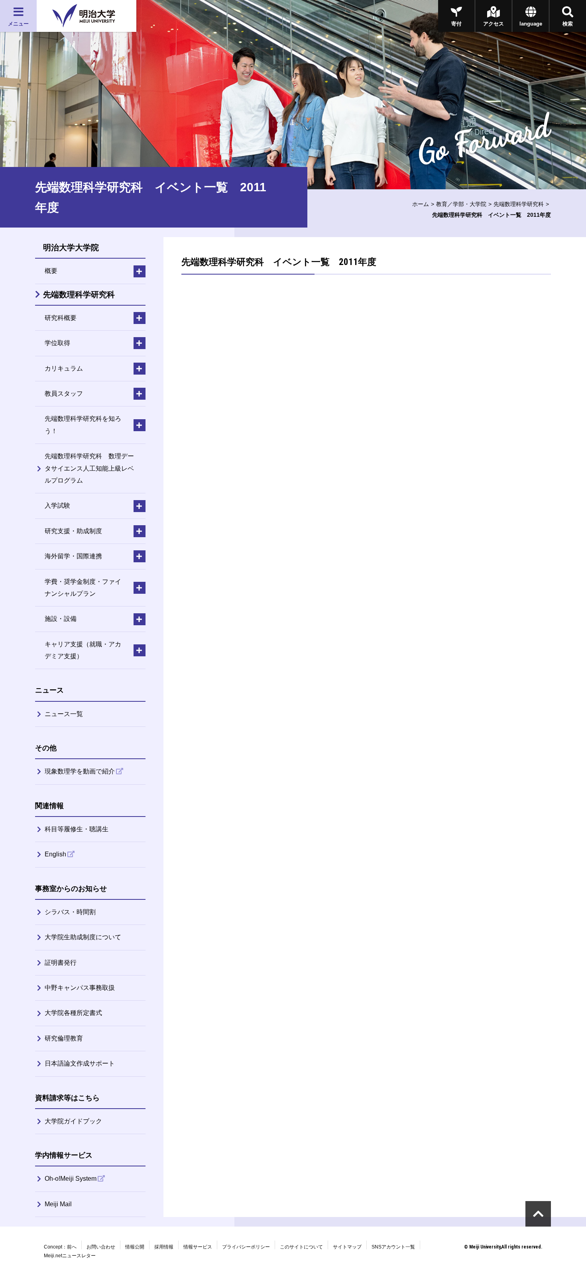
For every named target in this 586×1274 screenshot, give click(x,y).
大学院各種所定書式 (73, 1012)
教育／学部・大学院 (461, 204)
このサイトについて (301, 1247)
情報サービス (197, 1247)
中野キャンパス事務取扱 (80, 987)
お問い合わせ (101, 1247)
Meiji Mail (58, 1204)
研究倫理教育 (64, 1038)
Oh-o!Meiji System (70, 1178)
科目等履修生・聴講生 (76, 829)
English (55, 854)
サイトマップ (347, 1247)
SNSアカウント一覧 (393, 1247)
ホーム (420, 204)
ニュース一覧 (64, 714)
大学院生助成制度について (83, 937)
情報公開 (134, 1247)
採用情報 (163, 1247)
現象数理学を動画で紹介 (80, 771)
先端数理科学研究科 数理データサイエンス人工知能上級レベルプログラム (89, 468)
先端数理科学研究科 (519, 204)
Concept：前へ (60, 1247)
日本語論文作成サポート (80, 1063)
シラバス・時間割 (70, 912)
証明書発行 (61, 962)
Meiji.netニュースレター (70, 1255)
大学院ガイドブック (73, 1121)
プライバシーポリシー (246, 1247)
